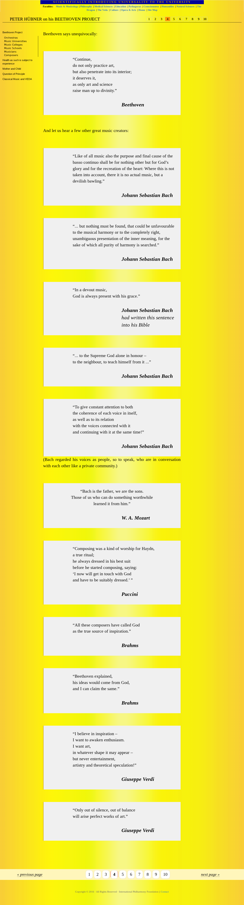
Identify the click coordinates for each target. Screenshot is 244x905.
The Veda (102, 10)
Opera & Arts (128, 10)
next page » (210, 874)
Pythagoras (135, 6)
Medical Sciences (103, 6)
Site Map (152, 10)
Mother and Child (11, 68)
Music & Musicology (67, 6)
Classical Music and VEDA (17, 79)
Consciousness (151, 6)
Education (120, 6)
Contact (165, 891)
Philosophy (86, 6)
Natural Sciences (185, 6)
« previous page (29, 874)
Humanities (168, 6)
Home (142, 10)
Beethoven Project (12, 32)
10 (204, 19)
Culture (114, 10)
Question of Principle (13, 74)
